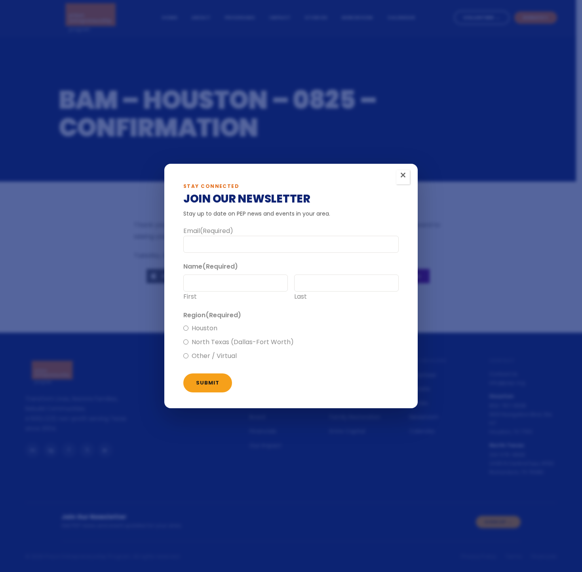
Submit (207, 382)
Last (300, 296)
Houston (204, 328)
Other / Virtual (214, 355)
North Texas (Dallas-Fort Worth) (243, 342)
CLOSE (403, 177)
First (190, 296)
